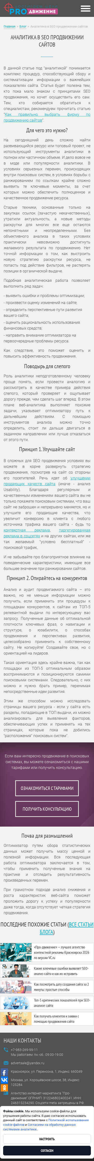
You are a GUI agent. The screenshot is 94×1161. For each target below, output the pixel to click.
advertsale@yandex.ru (27, 1063)
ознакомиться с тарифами (47, 788)
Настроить (47, 1139)
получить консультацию (47, 809)
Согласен (47, 1150)
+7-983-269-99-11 (24, 1050)
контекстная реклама (27, 530)
